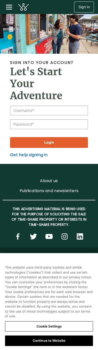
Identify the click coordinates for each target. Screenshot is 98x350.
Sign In (84, 7)
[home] (23, 7)
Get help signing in (28, 155)
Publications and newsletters (49, 191)
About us (49, 181)
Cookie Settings (49, 326)
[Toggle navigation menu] (9, 7)
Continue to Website (49, 341)
